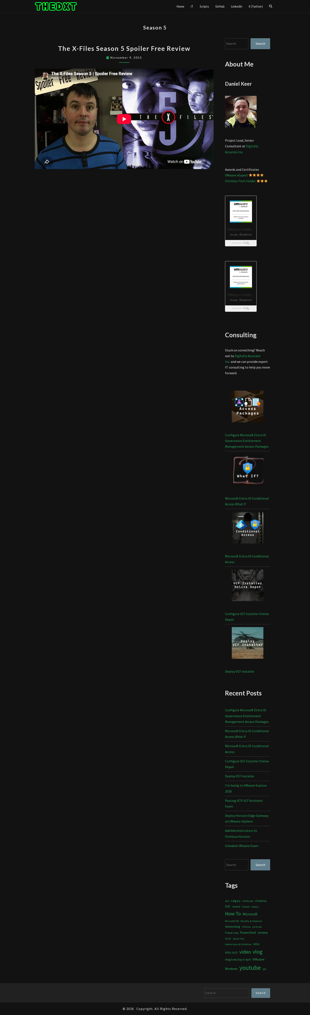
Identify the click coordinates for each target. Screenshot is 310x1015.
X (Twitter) (256, 6)
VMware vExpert (236, 175)
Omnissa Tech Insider (240, 181)
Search (260, 43)
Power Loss (231, 933)
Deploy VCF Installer (239, 671)
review (263, 932)
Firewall (246, 906)
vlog (258, 951)
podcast (257, 926)
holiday (255, 906)
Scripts (204, 6)
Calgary (235, 901)
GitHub (220, 6)
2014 (227, 901)
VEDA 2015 (231, 952)
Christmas (261, 901)
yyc (264, 969)
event (236, 906)
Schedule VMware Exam (241, 846)
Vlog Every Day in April (238, 959)
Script (228, 938)
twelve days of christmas (238, 944)
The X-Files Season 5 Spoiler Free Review (124, 48)
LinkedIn (236, 6)
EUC (228, 906)
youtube (250, 968)
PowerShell (248, 933)
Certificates (247, 901)
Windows (231, 969)
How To (233, 913)
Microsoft (250, 914)
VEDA (256, 944)
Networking (232, 926)
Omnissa (246, 926)
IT (192, 6)
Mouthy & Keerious (251, 921)
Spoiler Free (238, 938)
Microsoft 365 (232, 921)
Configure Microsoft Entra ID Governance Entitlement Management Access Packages (247, 441)
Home (180, 6)
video (245, 952)
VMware (258, 959)
